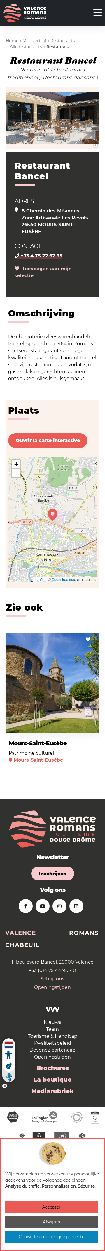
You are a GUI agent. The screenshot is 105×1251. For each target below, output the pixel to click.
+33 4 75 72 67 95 (40, 256)
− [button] (16, 473)
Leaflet (40, 579)
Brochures (52, 1067)
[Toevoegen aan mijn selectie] (88, 639)
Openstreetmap (64, 579)
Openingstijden (52, 987)
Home (12, 40)
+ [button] (16, 464)
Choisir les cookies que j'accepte (51, 1236)
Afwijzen (51, 1222)
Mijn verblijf (34, 40)
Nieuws (52, 1022)
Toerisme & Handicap (52, 1036)
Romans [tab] (84, 932)
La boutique (52, 1079)
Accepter (51, 1207)
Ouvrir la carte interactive (48, 440)
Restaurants (62, 40)
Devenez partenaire (52, 1050)
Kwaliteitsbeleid (52, 1043)
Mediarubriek (52, 1091)
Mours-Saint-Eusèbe (38, 743)
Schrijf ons (52, 979)
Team (52, 1029)
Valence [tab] (20, 932)
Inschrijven (52, 873)
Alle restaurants (26, 46)
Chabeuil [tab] (22, 945)
